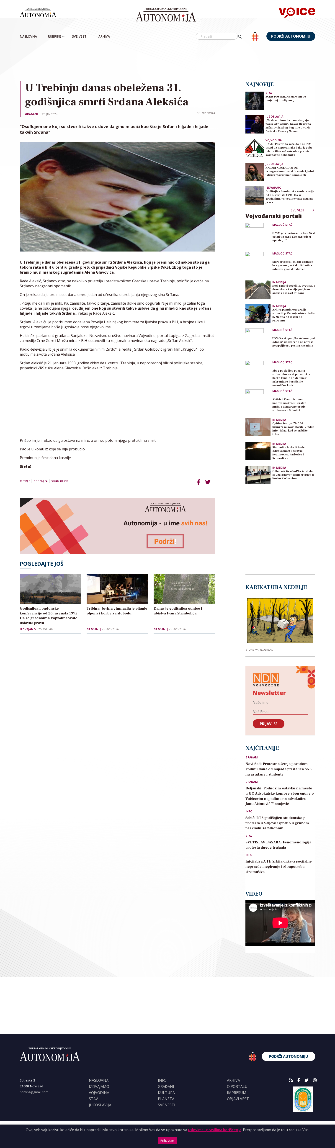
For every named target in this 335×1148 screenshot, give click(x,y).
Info (249, 811)
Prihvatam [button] (167, 1140)
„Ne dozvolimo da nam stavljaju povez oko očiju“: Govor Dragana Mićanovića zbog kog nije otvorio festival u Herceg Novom (288, 126)
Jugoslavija (274, 116)
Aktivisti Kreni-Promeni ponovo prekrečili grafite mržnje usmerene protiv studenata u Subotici (289, 405)
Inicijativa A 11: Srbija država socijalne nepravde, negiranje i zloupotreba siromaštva (278, 866)
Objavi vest (238, 1098)
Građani (31, 114)
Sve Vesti (80, 36)
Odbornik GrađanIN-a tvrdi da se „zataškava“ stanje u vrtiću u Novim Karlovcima (293, 475)
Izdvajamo (28, 629)
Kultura (166, 1092)
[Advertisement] (167, 61)
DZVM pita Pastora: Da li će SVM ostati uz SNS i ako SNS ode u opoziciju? (293, 236)
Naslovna (28, 36)
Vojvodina (273, 140)
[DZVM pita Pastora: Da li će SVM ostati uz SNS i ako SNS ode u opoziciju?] (258, 235)
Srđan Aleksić (59, 481)
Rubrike (54, 36)
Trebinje (25, 481)
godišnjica (40, 481)
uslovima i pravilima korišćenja (214, 1129)
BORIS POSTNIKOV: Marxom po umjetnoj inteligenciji (285, 98)
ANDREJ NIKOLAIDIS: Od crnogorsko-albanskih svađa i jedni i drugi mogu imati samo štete (289, 171)
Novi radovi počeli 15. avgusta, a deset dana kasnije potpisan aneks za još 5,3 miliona (293, 289)
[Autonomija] (166, 15)
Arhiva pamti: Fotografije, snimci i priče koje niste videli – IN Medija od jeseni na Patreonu (293, 315)
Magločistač (282, 225)
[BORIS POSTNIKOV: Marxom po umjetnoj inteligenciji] (254, 100)
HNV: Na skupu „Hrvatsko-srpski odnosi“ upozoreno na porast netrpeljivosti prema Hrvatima (293, 342)
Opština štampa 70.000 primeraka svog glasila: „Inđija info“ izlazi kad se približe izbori (293, 429)
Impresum (236, 1092)
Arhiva (104, 36)
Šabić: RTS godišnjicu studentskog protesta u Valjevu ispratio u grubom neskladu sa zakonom (277, 823)
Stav (269, 93)
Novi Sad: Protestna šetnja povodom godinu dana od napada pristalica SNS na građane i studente (278, 769)
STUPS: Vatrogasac (259, 649)
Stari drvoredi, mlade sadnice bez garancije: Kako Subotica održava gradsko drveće (292, 265)
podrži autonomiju (290, 36)
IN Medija (279, 282)
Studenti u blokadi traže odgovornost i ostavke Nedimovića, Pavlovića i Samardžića (288, 453)
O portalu (237, 1086)
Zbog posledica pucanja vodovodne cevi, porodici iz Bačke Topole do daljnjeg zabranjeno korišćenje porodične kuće (291, 377)
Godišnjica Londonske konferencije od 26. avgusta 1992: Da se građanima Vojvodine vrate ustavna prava (289, 197)
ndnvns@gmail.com (34, 1092)
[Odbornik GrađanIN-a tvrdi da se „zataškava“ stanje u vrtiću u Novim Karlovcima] (258, 475)
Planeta (166, 1098)
